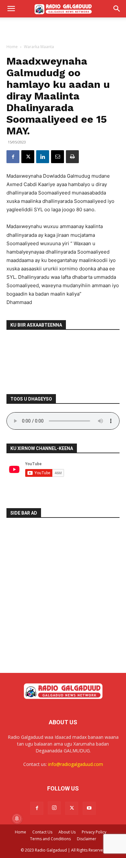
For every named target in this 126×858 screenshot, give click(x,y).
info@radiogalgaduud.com (75, 764)
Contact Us (42, 832)
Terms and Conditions (50, 839)
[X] (27, 156)
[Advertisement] (63, 29)
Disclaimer (86, 839)
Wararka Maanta (39, 46)
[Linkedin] (42, 156)
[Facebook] (12, 156)
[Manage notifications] (17, 818)
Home (12, 46)
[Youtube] (89, 808)
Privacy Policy (94, 832)
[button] (11, 8)
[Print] (72, 156)
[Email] (57, 156)
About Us (67, 832)
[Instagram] (54, 807)
